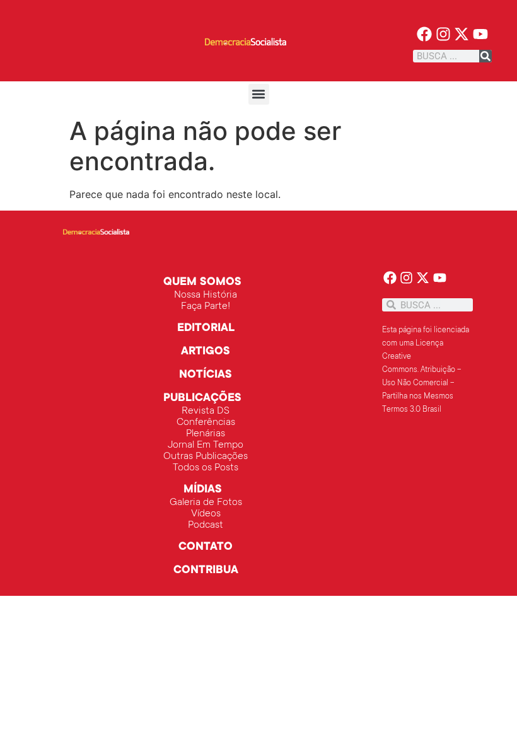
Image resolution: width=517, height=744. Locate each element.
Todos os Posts (205, 468)
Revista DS (205, 411)
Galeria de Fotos (206, 502)
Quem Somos (202, 282)
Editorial (206, 328)
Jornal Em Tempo (205, 445)
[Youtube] (481, 34)
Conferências (206, 422)
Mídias (202, 490)
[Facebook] (424, 34)
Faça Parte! (205, 306)
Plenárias (205, 433)
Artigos (205, 352)
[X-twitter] (462, 34)
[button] (258, 94)
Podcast (205, 525)
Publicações (202, 398)
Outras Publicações (205, 456)
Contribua (205, 570)
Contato (205, 547)
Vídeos (206, 514)
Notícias (205, 375)
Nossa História (205, 295)
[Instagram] (443, 34)
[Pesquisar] (485, 56)
